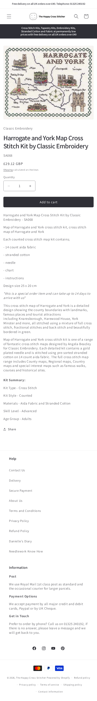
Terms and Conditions (25, 511)
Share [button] (12, 429)
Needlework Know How (26, 551)
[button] (9, 16)
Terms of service (49, 684)
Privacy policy (27, 684)
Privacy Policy (19, 521)
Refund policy (82, 677)
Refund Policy (19, 531)
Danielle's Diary (20, 541)
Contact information (50, 691)
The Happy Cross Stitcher (31, 677)
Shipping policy (72, 684)
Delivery (15, 480)
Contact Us (17, 470)
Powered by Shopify (58, 677)
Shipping (8, 169)
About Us (16, 501)
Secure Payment (20, 491)
